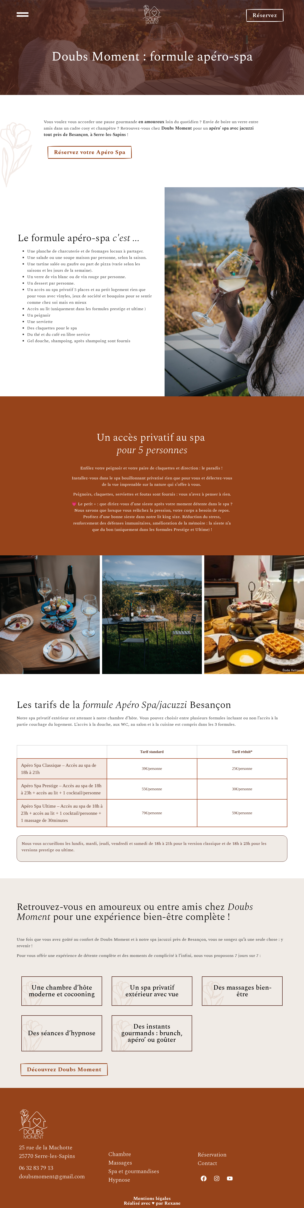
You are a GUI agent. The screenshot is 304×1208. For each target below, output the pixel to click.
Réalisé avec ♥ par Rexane (152, 1203)
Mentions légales (152, 1198)
